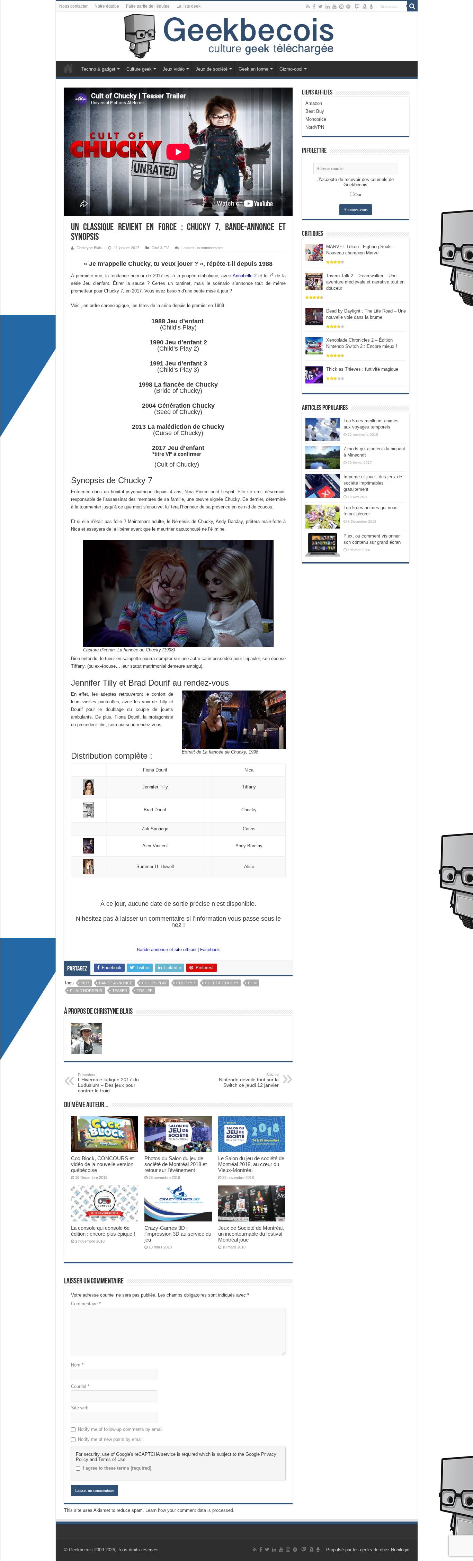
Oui (357, 194)
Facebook (210, 949)
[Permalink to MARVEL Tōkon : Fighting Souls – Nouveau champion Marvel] (314, 251)
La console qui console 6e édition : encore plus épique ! (103, 1231)
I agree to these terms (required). (118, 1468)
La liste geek (188, 6)
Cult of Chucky (221, 983)
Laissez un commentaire (202, 248)
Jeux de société (211, 69)
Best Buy (314, 111)
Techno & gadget (98, 69)
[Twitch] (357, 6)
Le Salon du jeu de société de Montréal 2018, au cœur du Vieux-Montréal (251, 1164)
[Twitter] (320, 6)
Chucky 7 (185, 983)
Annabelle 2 (245, 275)
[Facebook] (314, 6)
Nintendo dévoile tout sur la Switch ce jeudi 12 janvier (249, 1080)
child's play (154, 983)
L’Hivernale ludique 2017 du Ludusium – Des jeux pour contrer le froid (108, 1083)
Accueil (68, 68)
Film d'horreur (86, 991)
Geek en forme (253, 69)
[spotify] (348, 6)
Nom (77, 1365)
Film (252, 983)
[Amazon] (365, 6)
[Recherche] (412, 6)
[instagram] (341, 6)
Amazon (313, 103)
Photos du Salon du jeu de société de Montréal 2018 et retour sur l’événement (175, 1164)
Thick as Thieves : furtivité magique (362, 369)
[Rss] (308, 6)
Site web (79, 1407)
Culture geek (139, 69)
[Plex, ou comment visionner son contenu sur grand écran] (322, 545)
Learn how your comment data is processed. (189, 1510)
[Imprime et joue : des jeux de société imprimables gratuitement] (322, 485)
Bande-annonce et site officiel (167, 949)
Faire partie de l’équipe (148, 6)
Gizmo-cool (290, 69)
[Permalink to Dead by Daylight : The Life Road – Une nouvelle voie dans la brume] (314, 316)
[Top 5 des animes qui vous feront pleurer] (322, 516)
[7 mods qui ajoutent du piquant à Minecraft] (322, 457)
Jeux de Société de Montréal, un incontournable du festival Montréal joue (251, 1234)
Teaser (119, 991)
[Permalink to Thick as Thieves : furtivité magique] (314, 374)
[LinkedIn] (327, 6)
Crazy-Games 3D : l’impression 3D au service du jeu (177, 1234)
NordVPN (314, 127)
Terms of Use (111, 1459)
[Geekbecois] (237, 36)
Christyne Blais (89, 248)
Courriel (80, 1386)
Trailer (145, 991)
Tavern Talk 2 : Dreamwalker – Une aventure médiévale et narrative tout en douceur (365, 282)
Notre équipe (107, 6)
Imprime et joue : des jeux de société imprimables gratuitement (372, 483)
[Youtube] (334, 6)
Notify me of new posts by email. (111, 1439)
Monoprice (315, 119)
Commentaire (86, 1303)
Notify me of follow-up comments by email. (121, 1429)
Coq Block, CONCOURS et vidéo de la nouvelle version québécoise (102, 1164)
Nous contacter (73, 6)
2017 (85, 983)
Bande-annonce (115, 983)
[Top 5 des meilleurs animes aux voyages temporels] (322, 429)
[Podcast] (371, 6)
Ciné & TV (160, 248)
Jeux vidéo (174, 69)
